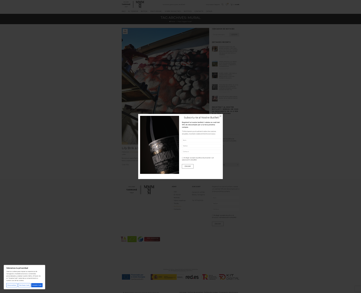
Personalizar (11, 285)
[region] (24, 277)
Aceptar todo (37, 285)
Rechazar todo (24, 285)
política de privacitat (203, 158)
